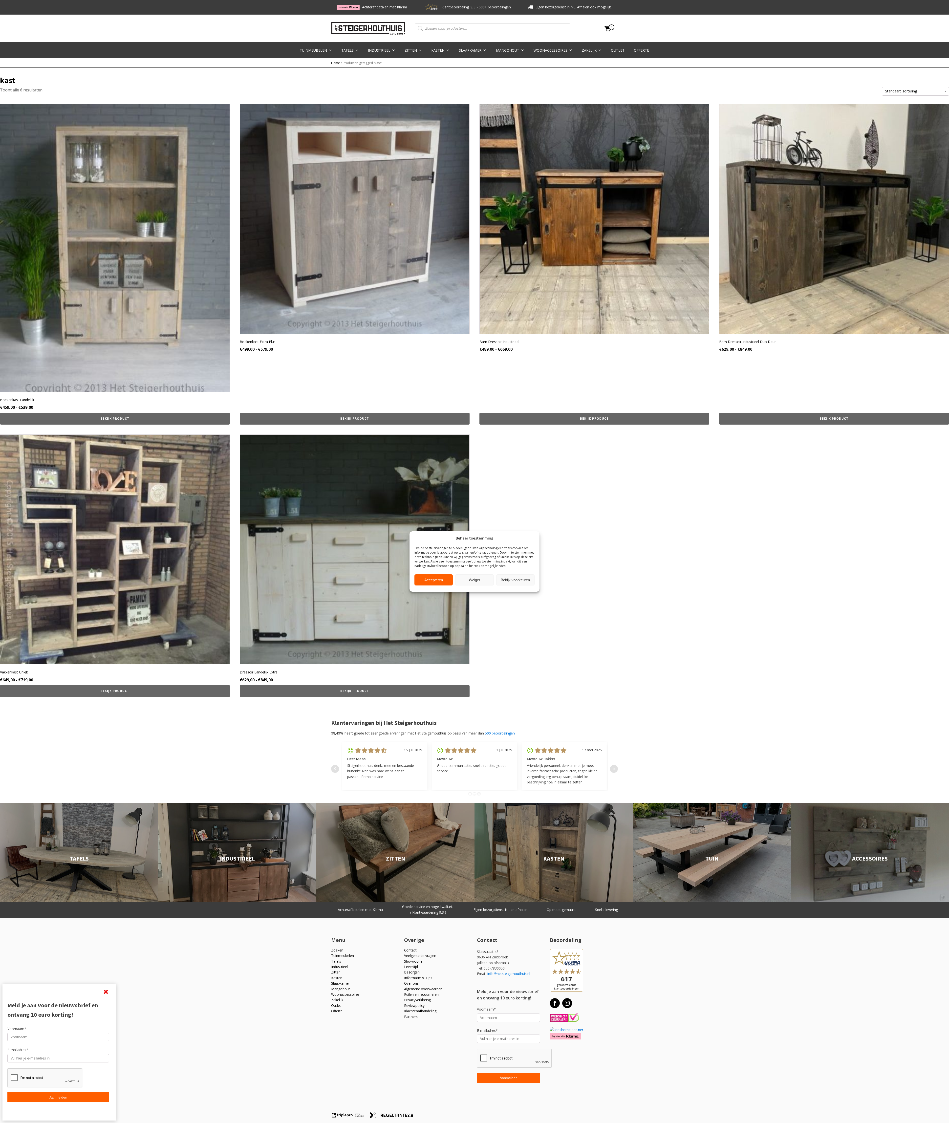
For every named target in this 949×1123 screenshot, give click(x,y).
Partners (411, 1016)
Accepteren (433, 580)
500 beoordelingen (500, 733)
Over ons (411, 983)
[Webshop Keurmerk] (564, 1017)
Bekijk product (115, 418)
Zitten (411, 50)
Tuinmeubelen (313, 50)
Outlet (618, 50)
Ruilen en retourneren (421, 994)
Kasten (438, 50)
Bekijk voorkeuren (515, 580)
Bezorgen (412, 972)
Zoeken (337, 950)
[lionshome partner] (566, 1029)
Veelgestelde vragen (420, 955)
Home (335, 63)
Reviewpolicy (414, 1005)
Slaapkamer (470, 50)
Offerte (641, 50)
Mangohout (507, 50)
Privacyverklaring (417, 999)
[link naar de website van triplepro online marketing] (350, 1117)
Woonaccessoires (550, 50)
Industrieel (379, 50)
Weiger (474, 580)
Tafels (347, 50)
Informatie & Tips (418, 977)
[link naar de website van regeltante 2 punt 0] (393, 1117)
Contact (410, 950)
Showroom (413, 961)
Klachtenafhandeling (420, 1011)
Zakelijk (589, 50)
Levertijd (411, 966)
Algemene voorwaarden (423, 989)
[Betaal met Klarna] (565, 1036)
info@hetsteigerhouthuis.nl (508, 973)
